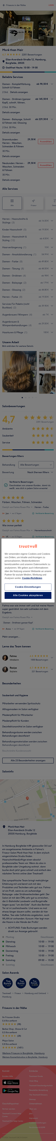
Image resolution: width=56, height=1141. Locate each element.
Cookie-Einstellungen (28, 587)
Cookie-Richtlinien (32, 578)
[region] (28, 571)
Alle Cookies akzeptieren (28, 595)
